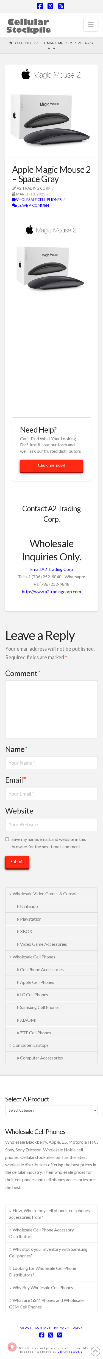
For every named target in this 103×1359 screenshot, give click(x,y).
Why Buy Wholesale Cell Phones (43, 1287)
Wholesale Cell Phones (38, 199)
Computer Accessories (41, 1057)
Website (19, 810)
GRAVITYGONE (70, 1351)
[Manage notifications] (12, 1346)
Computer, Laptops (31, 1045)
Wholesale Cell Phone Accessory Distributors (41, 1233)
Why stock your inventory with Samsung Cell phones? (48, 1252)
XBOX (26, 931)
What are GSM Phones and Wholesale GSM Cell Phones (46, 1303)
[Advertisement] (51, 358)
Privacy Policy (68, 1327)
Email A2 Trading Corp (51, 569)
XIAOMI (28, 1019)
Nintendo (29, 906)
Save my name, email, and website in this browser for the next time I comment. (49, 842)
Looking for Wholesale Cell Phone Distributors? (42, 1271)
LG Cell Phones (34, 994)
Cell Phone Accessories (42, 969)
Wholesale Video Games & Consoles (46, 893)
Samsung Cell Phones (40, 1007)
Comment (23, 673)
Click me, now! (51, 465)
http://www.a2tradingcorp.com (51, 591)
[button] (91, 24)
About (26, 1327)
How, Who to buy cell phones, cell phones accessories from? (49, 1214)
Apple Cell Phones (37, 982)
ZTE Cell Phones (35, 1032)
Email (15, 779)
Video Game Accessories (43, 944)
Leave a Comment (34, 205)
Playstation (30, 918)
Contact (43, 1327)
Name (16, 749)
